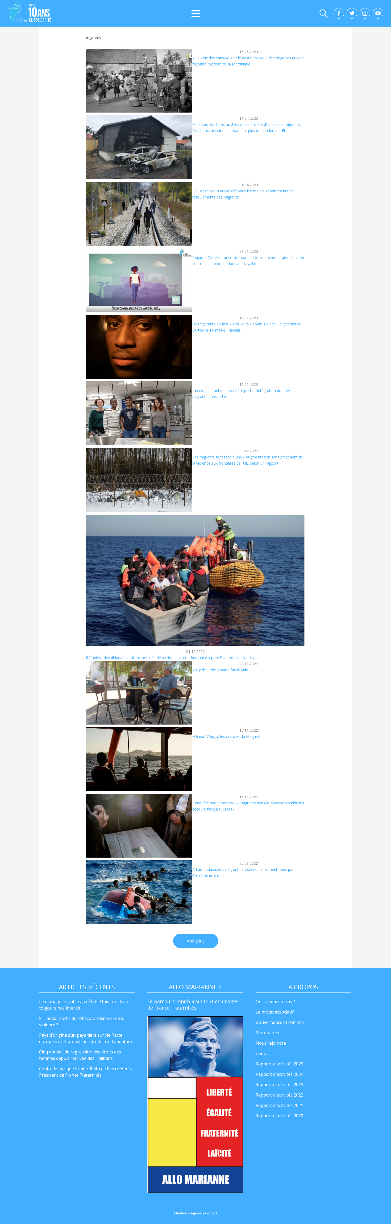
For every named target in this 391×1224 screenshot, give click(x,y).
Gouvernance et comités (280, 1022)
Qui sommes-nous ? (275, 1001)
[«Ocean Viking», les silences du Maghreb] (139, 759)
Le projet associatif (275, 1012)
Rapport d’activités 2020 (279, 1116)
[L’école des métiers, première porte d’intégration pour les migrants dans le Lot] (139, 413)
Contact (263, 1053)
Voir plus (196, 941)
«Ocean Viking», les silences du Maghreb (226, 736)
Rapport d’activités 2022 (279, 1095)
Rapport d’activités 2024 (279, 1074)
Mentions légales (188, 1213)
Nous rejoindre (271, 1043)
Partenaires (267, 1033)
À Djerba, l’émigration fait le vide (220, 669)
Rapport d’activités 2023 (279, 1084)
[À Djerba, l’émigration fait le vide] (139, 693)
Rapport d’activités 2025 (279, 1064)
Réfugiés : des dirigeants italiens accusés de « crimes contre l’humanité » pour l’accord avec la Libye (171, 657)
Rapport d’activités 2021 (279, 1105)
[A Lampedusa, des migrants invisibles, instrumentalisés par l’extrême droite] (139, 892)
